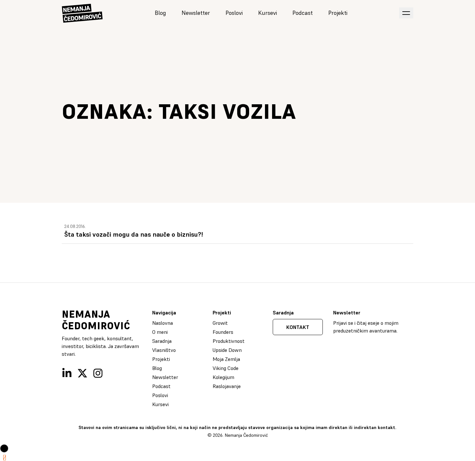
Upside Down (227, 350)
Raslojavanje (227, 386)
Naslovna (162, 323)
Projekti (337, 12)
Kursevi (267, 12)
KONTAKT (297, 327)
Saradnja (162, 341)
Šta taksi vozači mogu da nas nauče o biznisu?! (133, 234)
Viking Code (225, 368)
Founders (223, 332)
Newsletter (196, 12)
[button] (4, 448)
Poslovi (234, 12)
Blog (160, 12)
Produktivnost (229, 341)
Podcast (302, 12)
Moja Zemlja (226, 359)
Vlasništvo (164, 350)
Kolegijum (223, 377)
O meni (160, 332)
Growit (220, 323)
